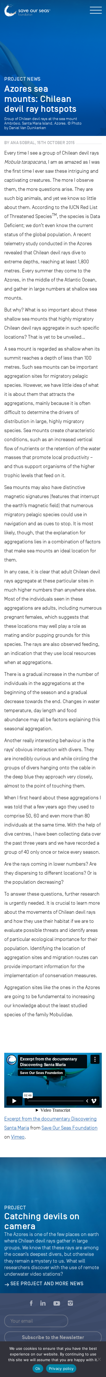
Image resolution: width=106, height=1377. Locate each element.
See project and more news (46, 1283)
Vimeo (18, 1137)
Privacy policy (61, 1368)
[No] (99, 1359)
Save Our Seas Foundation (70, 1128)
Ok (37, 1368)
